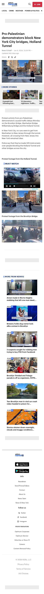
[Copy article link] (15, 57)
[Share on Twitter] (12, 57)
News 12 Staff (7, 50)
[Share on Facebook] (9, 57)
